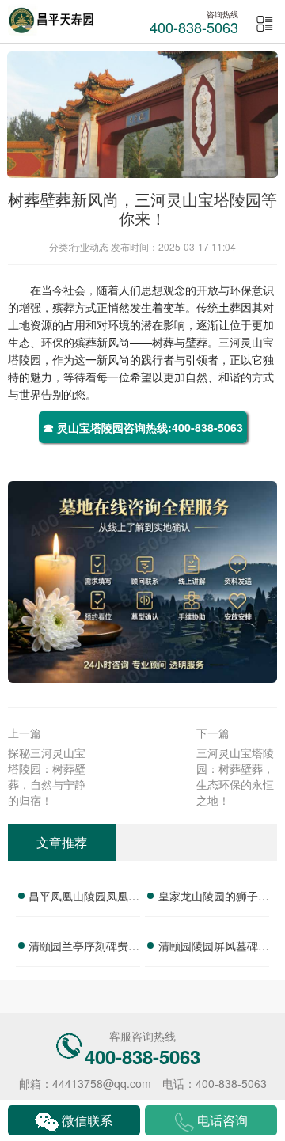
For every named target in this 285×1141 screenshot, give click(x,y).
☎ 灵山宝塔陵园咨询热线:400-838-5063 (143, 427)
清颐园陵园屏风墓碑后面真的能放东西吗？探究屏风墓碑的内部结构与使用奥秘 (213, 948)
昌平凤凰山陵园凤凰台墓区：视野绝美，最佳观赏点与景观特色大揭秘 (83, 898)
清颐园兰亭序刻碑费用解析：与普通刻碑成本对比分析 (83, 948)
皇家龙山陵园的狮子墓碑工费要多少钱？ (213, 898)
